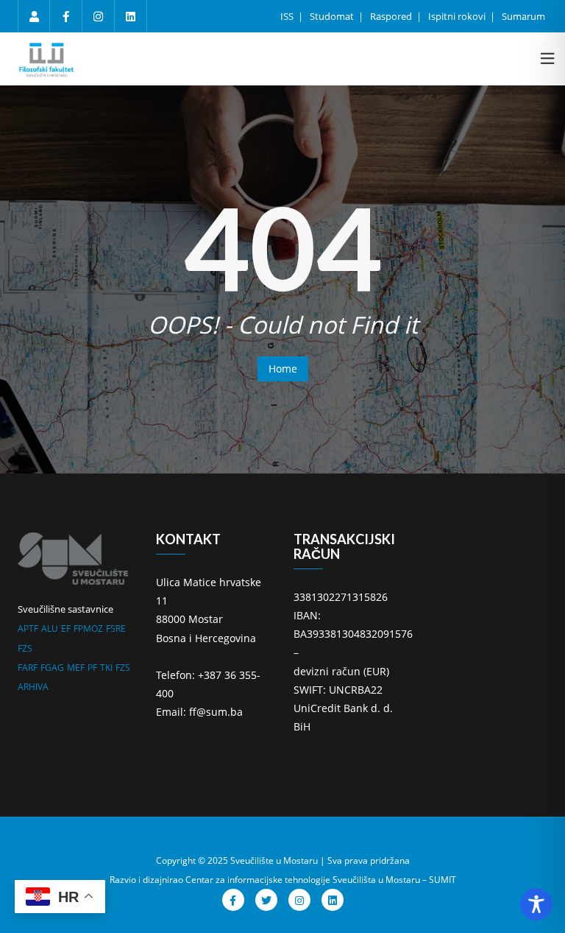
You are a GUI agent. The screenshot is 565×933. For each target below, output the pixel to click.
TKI (106, 667)
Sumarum (523, 16)
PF (92, 667)
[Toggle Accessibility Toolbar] (536, 904)
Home (283, 369)
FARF (28, 667)
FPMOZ (88, 628)
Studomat (333, 16)
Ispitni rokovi (458, 16)
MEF (76, 667)
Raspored (392, 16)
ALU (49, 628)
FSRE (116, 628)
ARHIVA (33, 686)
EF (66, 628)
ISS (288, 16)
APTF (28, 628)
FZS (25, 648)
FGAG (52, 667)
